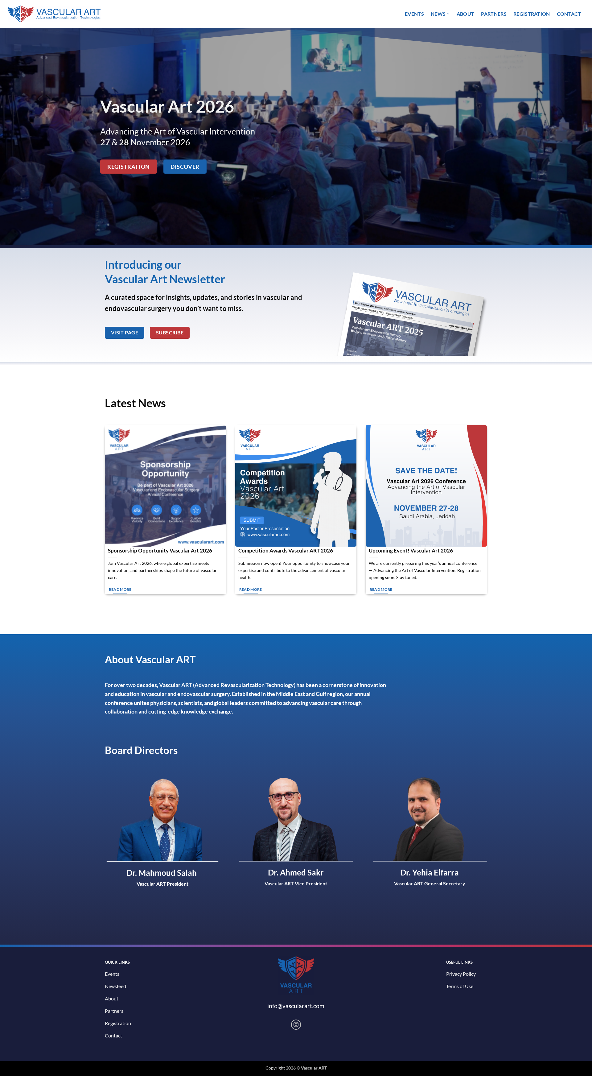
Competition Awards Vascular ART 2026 (285, 551)
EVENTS (414, 14)
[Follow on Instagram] (296, 1025)
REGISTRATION (531, 14)
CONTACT (569, 14)
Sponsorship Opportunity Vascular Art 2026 (160, 551)
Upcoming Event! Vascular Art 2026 (411, 551)
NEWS (438, 14)
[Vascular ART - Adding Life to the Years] (51, 14)
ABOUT (466, 14)
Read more (120, 589)
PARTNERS (494, 14)
